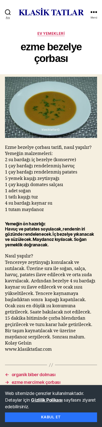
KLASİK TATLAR (51, 12)
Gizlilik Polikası (46, 400)
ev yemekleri (51, 33)
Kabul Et (51, 417)
